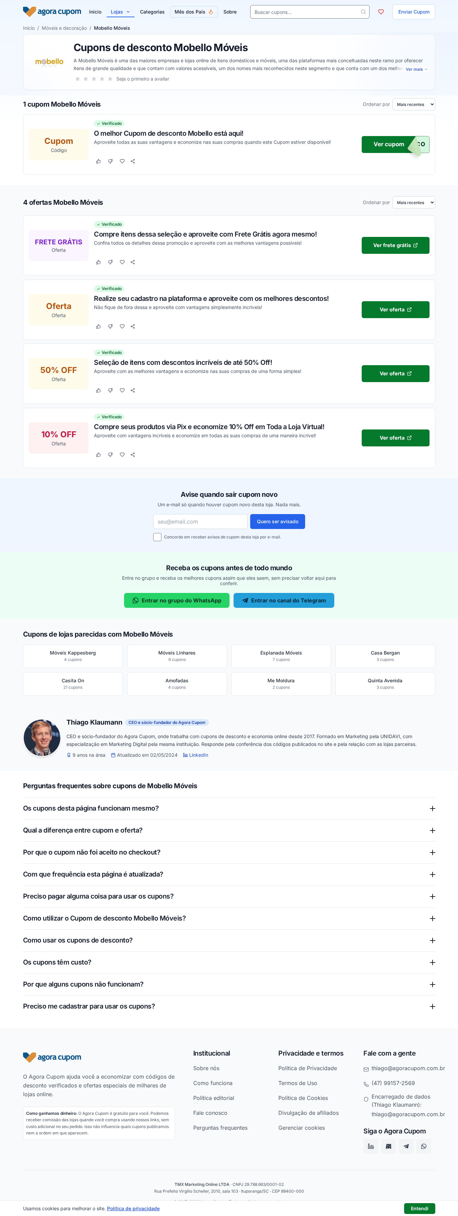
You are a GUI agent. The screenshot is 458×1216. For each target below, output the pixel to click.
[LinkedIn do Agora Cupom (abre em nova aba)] (370, 1146)
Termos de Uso (297, 1083)
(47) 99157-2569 (393, 1083)
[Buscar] (363, 12)
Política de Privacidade (307, 1068)
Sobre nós (206, 1068)
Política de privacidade (133, 1208)
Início (29, 28)
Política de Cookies (303, 1098)
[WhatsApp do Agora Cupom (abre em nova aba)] (423, 1146)
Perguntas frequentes (220, 1127)
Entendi (420, 1208)
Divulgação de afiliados (308, 1112)
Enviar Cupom (414, 12)
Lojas (117, 12)
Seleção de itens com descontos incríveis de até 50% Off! (183, 362)
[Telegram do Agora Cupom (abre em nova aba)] (406, 1146)
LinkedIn (198, 755)
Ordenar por (376, 104)
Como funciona (213, 1083)
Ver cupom (389, 144)
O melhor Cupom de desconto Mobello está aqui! (168, 133)
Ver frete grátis (392, 245)
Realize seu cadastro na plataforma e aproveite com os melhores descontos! (211, 298)
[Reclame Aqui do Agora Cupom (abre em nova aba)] (388, 1146)
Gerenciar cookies (301, 1127)
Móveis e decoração (64, 28)
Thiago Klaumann (94, 722)
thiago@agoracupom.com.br (408, 1068)
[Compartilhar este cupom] (132, 161)
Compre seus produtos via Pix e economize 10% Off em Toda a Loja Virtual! (209, 426)
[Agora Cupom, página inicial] (52, 12)
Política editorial (213, 1098)
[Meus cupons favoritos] (381, 11)
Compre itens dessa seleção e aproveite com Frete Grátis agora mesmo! (205, 234)
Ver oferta (391, 309)
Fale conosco (210, 1112)
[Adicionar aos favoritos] (122, 161)
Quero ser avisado (277, 521)
